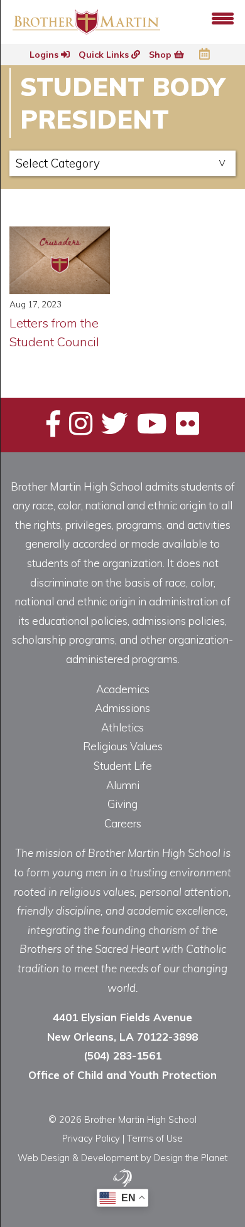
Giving (122, 803)
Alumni (122, 785)
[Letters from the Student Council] (59, 260)
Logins (45, 54)
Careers (122, 823)
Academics (123, 689)
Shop (161, 54)
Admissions (122, 707)
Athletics (122, 727)
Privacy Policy (91, 1138)
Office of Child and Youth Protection (122, 1074)
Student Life (123, 765)
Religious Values (123, 746)
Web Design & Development (78, 1158)
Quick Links (105, 54)
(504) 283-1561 (122, 1055)
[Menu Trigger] (222, 17)
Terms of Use (155, 1138)
